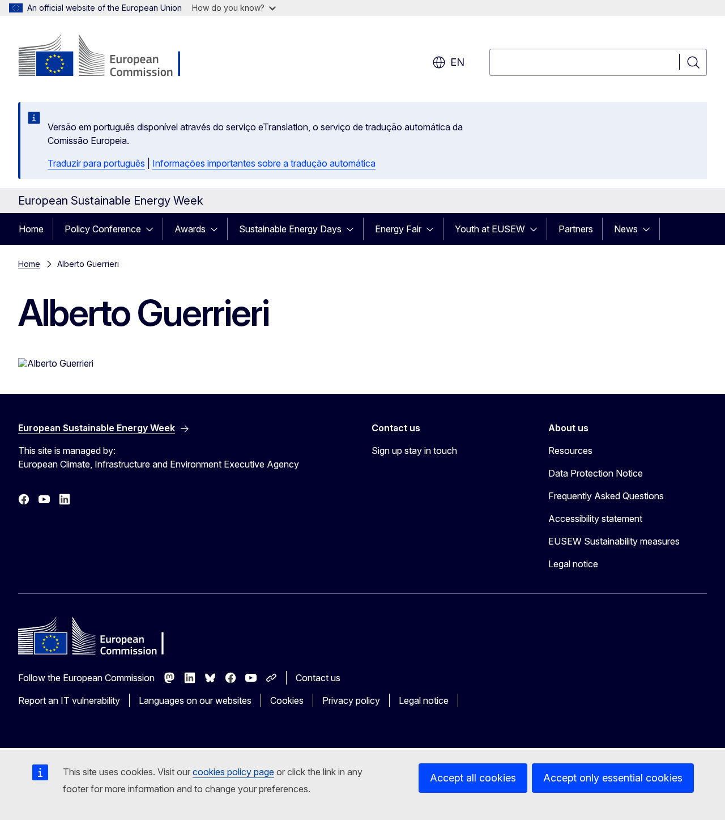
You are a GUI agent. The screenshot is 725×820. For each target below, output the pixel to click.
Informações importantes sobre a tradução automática (264, 163)
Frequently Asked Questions (606, 496)
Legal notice (573, 564)
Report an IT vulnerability (69, 700)
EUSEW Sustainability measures (614, 541)
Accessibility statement (595, 518)
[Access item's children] (153, 229)
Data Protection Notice (595, 473)
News (626, 229)
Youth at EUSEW (490, 229)
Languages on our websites (195, 700)
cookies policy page (233, 771)
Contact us (318, 677)
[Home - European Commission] (109, 56)
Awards (190, 229)
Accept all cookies (473, 778)
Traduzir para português (96, 163)
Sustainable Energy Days (290, 229)
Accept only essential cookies (613, 778)
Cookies (287, 700)
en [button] (457, 62)
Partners (575, 229)
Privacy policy (351, 700)
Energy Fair (398, 229)
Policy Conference (103, 229)
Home (31, 229)
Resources (570, 450)
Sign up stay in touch (414, 450)
